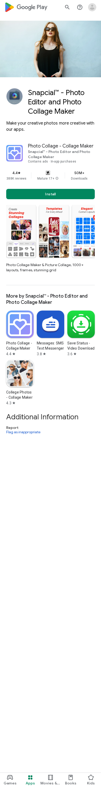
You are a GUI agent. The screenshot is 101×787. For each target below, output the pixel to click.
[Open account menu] (92, 7)
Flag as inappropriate (23, 432)
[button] (57, 178)
